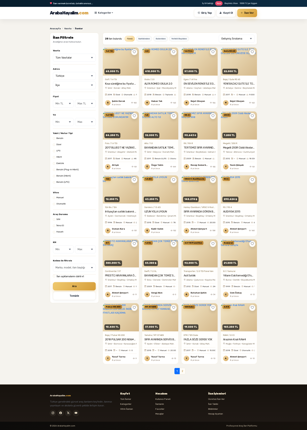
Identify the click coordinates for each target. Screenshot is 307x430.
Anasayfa (55, 28)
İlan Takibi (213, 404)
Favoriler (159, 409)
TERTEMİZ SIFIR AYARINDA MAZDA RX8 (207, 147)
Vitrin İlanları (126, 409)
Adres (56, 69)
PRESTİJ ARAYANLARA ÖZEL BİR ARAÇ (128, 275)
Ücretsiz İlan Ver (216, 399)
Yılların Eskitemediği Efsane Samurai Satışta (249, 275)
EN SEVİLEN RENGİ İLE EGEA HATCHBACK (208, 83)
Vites (56, 192)
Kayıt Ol (228, 12)
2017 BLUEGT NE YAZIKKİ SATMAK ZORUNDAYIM (133, 147)
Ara (74, 286)
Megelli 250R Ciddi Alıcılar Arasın (242, 147)
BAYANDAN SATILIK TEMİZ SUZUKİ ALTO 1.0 (169, 147)
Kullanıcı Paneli (162, 399)
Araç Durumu (60, 214)
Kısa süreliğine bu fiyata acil (121, 83)
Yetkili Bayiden (179, 39)
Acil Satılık (190, 275)
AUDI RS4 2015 (231, 211)
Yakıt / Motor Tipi (63, 133)
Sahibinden (144, 39)
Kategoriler (104, 13)
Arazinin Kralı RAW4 (234, 339)
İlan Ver (249, 12)
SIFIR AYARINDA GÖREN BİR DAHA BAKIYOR (209, 211)
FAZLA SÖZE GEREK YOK (198, 339)
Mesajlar (159, 413)
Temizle (74, 295)
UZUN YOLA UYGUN (155, 211)
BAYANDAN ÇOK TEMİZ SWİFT (161, 275)
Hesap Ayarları (215, 413)
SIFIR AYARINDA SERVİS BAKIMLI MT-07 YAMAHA (172, 339)
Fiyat (56, 96)
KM (54, 242)
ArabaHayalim (69, 13)
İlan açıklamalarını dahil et (70, 276)
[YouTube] (76, 413)
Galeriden (161, 39)
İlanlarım (159, 404)
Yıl (54, 114)
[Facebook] (61, 413)
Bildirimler (213, 409)
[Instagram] (53, 413)
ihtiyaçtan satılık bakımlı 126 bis (124, 211)
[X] (68, 413)
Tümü (130, 39)
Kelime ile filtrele (62, 260)
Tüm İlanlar (125, 399)
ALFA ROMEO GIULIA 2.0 (158, 83)
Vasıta (67, 28)
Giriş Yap (206, 12)
